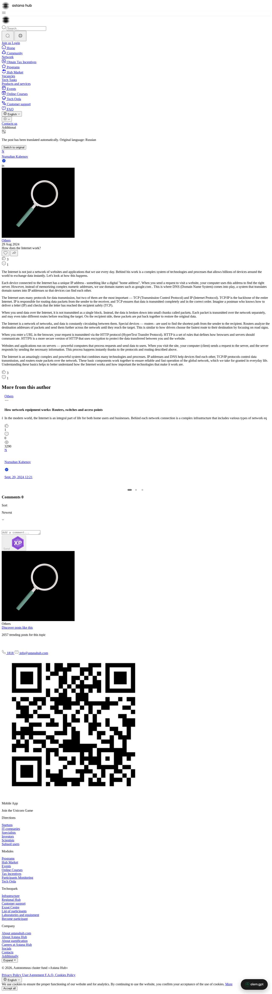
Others (6, 240)
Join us (7, 43)
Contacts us (9, 123)
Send (7, 548)
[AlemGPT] (254, 984)
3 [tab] (142, 490)
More (228, 984)
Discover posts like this (17, 627)
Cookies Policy (65, 975)
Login (16, 43)
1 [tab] (130, 490)
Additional (9, 127)
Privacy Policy (12, 975)
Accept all (9, 988)
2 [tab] (136, 490)
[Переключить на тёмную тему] (7, 119)
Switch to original (13, 147)
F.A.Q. (50, 975)
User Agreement (33, 975)
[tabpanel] (135, 438)
